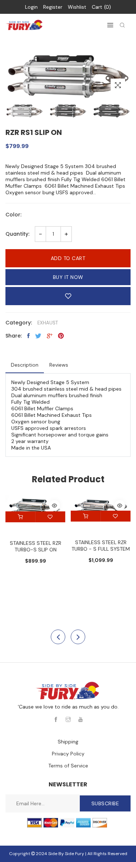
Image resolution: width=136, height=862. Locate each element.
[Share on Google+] (50, 335)
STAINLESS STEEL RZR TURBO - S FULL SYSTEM (100, 545)
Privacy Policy (68, 753)
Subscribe (105, 803)
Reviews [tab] (58, 365)
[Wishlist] (51, 516)
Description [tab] (24, 365)
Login (31, 6)
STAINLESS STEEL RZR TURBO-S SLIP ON (35, 546)
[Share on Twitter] (38, 335)
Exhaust (47, 322)
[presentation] (58, 637)
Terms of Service (68, 765)
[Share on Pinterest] (61, 335)
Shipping (68, 741)
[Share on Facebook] (28, 335)
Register (52, 6)
